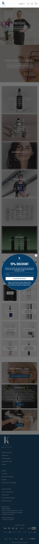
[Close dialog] (36, 255)
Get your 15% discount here (19, 278)
